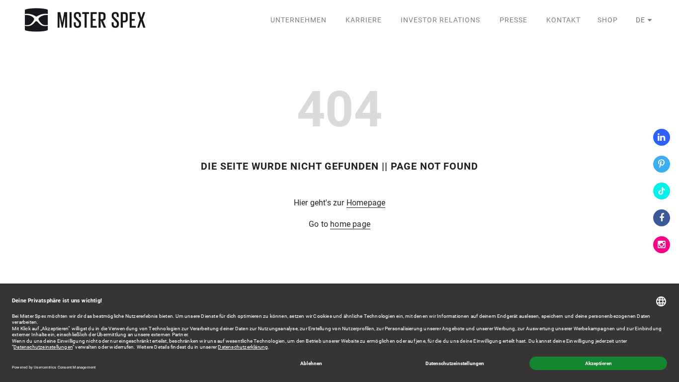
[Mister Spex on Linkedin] (661, 137)
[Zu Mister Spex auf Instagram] (661, 244)
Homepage (366, 202)
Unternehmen (298, 20)
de (640, 20)
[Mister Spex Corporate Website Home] (86, 19)
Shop (607, 20)
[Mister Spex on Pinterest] (661, 164)
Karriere (363, 20)
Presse (513, 20)
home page (350, 224)
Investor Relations (440, 20)
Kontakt (563, 20)
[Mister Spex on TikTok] (661, 191)
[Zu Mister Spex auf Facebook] (661, 217)
